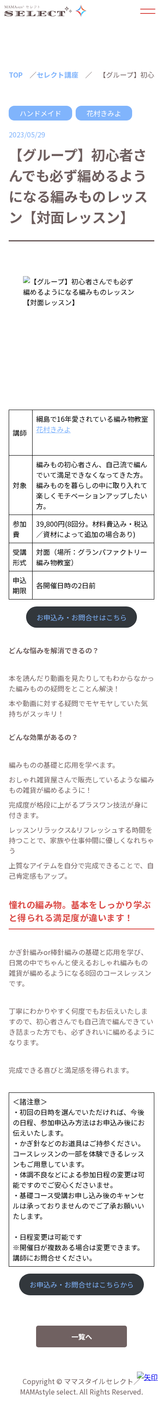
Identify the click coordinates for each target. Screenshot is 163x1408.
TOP (16, 74)
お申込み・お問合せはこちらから (82, 1284)
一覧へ (81, 1336)
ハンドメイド (40, 113)
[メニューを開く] (148, 11)
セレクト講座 (57, 74)
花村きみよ (103, 113)
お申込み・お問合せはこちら (82, 617)
